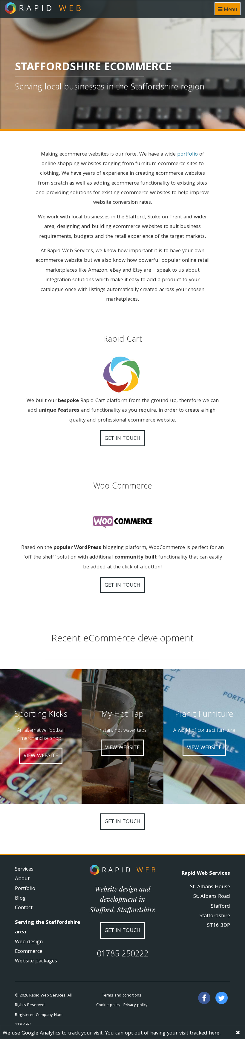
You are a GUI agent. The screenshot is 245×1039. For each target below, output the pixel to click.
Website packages (36, 961)
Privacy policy (135, 1005)
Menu (229, 10)
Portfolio (25, 889)
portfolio (187, 154)
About (22, 879)
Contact (24, 908)
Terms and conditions (121, 995)
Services (24, 869)
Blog (20, 898)
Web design (29, 942)
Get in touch (122, 438)
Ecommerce (28, 951)
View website (41, 756)
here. (214, 1033)
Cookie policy (108, 1005)
